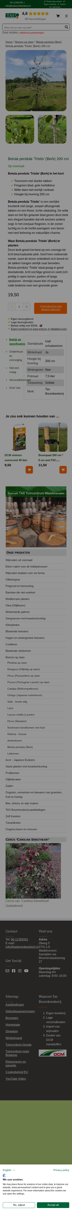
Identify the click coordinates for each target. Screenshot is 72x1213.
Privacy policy (61, 1170)
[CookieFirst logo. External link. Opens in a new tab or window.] (4, 1175)
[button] (9, 1170)
